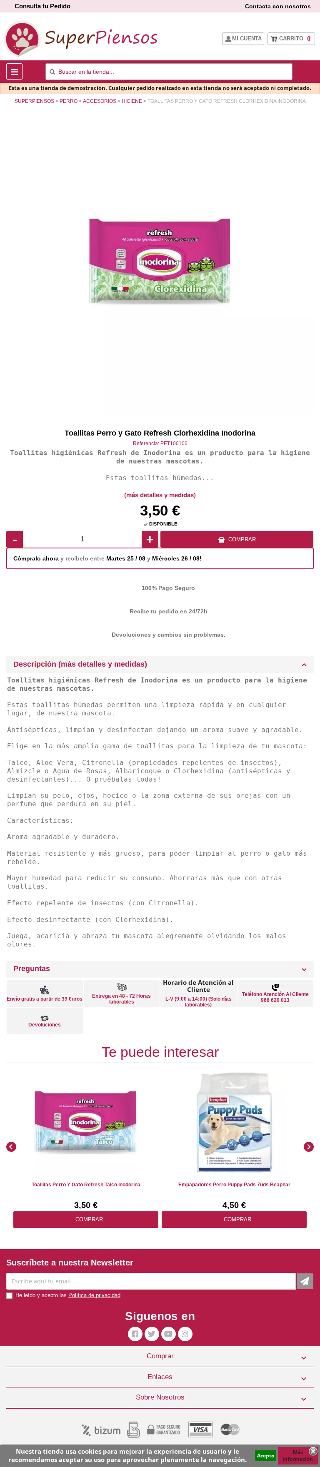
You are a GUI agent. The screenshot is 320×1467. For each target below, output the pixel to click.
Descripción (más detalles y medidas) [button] (80, 664)
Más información (297, 1455)
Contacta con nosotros (278, 6)
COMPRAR (242, 539)
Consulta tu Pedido (42, 6)
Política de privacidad (94, 1295)
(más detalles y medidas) (160, 494)
